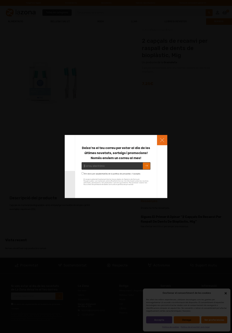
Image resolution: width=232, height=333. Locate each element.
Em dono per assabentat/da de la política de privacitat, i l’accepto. (112, 174)
